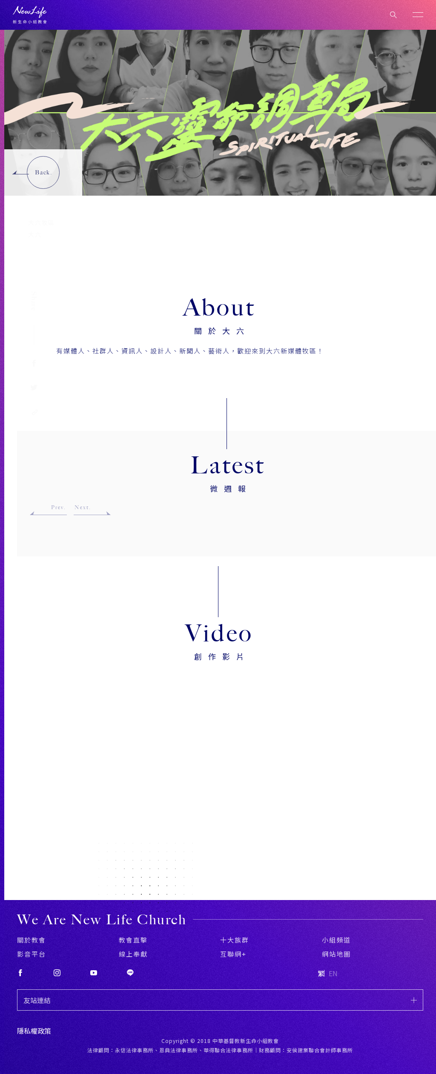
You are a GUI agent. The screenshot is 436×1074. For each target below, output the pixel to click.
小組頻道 (336, 939)
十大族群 (234, 939)
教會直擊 (133, 939)
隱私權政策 (34, 1031)
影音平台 (31, 953)
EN (333, 973)
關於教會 (31, 939)
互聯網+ (233, 953)
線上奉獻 (133, 953)
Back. (43, 172)
